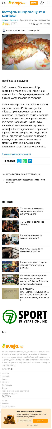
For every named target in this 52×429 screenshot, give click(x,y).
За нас (4, 400)
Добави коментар (43, 24)
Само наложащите (25, 421)
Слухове (5, 376)
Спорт (4, 379)
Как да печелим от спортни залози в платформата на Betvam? (33, 265)
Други (4, 388)
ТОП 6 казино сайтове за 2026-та (32, 223)
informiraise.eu (20, 30)
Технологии (7, 385)
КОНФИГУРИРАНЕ (32, 425)
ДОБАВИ (34, 3)
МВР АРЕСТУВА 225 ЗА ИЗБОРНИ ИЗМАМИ (31, 250)
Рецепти (14, 20)
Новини (5, 373)
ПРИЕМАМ (40, 421)
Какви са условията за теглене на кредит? (30, 236)
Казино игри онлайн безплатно (15, 391)
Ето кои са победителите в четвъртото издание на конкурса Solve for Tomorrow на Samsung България (34, 279)
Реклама (5, 403)
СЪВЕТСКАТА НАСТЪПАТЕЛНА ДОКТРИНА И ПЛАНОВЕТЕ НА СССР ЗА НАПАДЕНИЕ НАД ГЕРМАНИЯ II (34, 295)
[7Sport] (26, 316)
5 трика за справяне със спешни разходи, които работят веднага (32, 211)
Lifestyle (5, 382)
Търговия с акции (9, 394)
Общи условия (8, 406)
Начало (5, 20)
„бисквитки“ (37, 414)
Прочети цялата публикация (15, 154)
